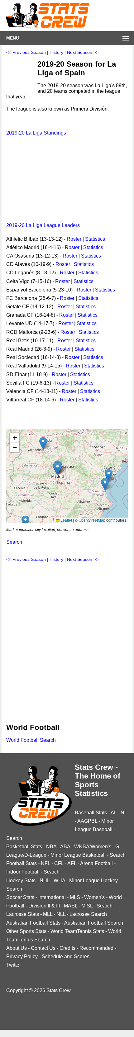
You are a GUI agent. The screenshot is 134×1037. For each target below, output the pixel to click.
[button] (57, 468)
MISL (87, 905)
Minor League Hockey (93, 880)
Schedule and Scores (65, 956)
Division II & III (44, 905)
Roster (74, 239)
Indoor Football (23, 871)
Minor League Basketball (78, 855)
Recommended (96, 948)
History (56, 52)
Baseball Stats (91, 812)
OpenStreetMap (92, 520)
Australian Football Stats (33, 923)
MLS (75, 897)
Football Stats (21, 863)
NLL (60, 914)
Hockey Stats (21, 880)
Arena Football (96, 863)
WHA (59, 880)
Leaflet (66, 520)
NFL (45, 863)
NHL (45, 880)
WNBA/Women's (92, 846)
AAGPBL (87, 821)
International (52, 897)
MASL (70, 905)
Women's (94, 897)
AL (114, 812)
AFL (71, 863)
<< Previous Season (26, 52)
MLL (47, 914)
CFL (59, 863)
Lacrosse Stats (22, 914)
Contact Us (43, 948)
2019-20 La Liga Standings (36, 132)
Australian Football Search (93, 923)
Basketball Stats (24, 846)
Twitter (13, 965)
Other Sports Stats (26, 931)
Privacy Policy (22, 956)
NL (124, 812)
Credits (67, 948)
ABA (65, 846)
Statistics (95, 239)
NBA (51, 846)
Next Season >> (82, 52)
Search (14, 542)
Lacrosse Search (88, 914)
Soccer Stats (20, 897)
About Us (16, 948)
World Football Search (31, 740)
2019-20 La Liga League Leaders (43, 225)
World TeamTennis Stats (77, 931)
